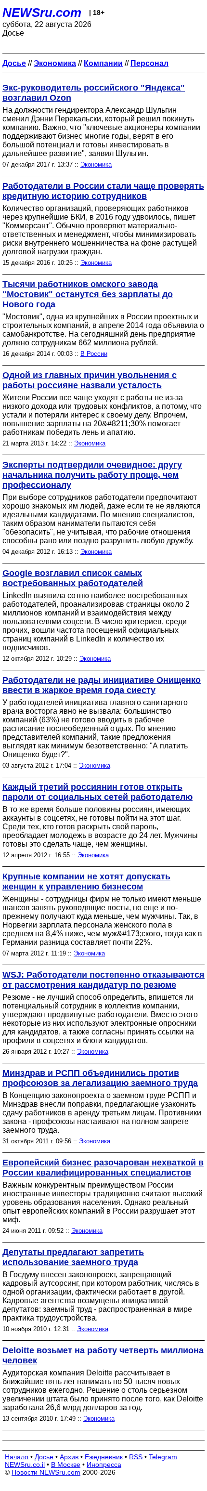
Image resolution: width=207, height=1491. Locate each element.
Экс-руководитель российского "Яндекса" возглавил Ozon (93, 93)
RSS (135, 1457)
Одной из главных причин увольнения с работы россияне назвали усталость (89, 380)
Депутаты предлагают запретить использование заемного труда (73, 1257)
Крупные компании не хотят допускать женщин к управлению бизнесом (86, 881)
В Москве (65, 1464)
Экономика (96, 164)
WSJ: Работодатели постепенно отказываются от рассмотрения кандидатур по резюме (103, 980)
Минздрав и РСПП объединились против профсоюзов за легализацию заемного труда (100, 1078)
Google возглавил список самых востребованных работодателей (72, 578)
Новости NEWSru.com (46, 1472)
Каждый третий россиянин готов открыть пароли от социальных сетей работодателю (97, 792)
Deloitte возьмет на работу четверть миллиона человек (103, 1355)
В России (93, 353)
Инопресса (104, 1464)
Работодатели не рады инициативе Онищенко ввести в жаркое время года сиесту (101, 685)
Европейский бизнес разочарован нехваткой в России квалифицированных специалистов (103, 1167)
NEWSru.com (41, 12)
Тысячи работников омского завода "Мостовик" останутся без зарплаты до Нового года (87, 294)
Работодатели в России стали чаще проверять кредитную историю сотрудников (103, 191)
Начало (16, 1457)
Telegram (163, 1457)
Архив (69, 1457)
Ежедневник (104, 1457)
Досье (44, 1457)
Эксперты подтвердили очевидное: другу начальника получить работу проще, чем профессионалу (92, 475)
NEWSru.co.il (25, 1464)
